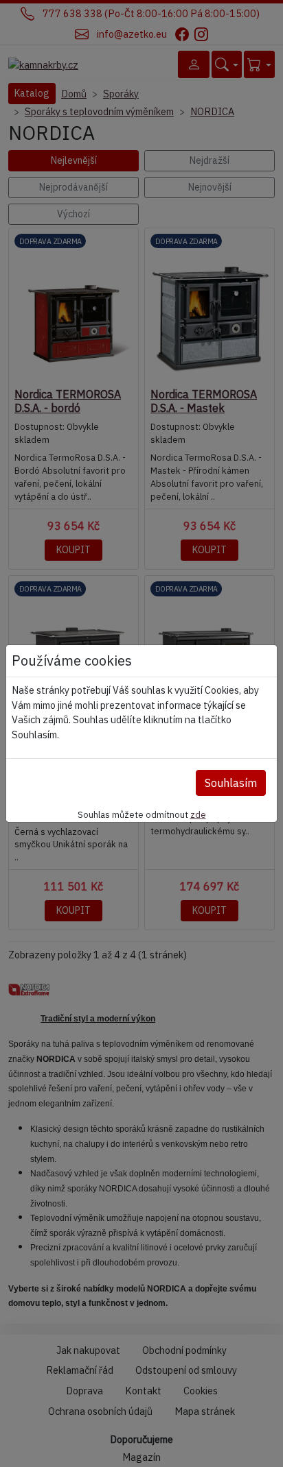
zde (198, 814)
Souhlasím (231, 783)
